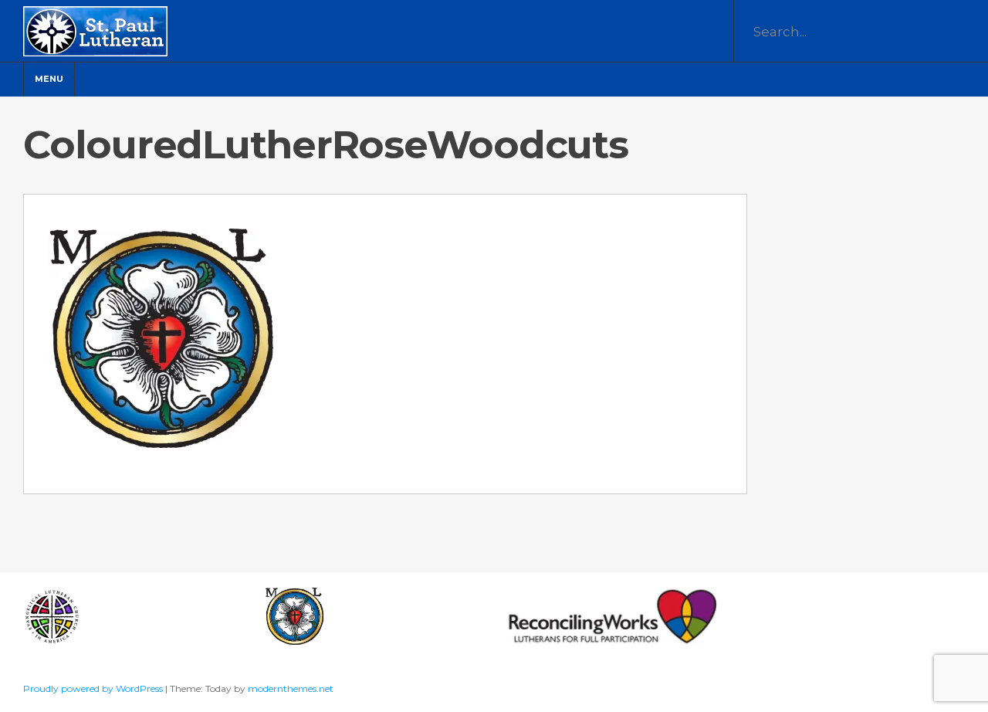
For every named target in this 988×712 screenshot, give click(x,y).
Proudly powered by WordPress (94, 688)
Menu (49, 78)
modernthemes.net (290, 688)
